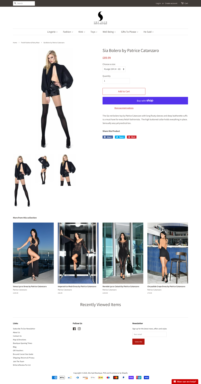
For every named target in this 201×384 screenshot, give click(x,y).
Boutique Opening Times (22, 343)
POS (104, 373)
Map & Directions (19, 339)
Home (15, 43)
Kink (81, 31)
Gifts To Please (129, 31)
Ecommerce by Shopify (119, 373)
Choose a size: (109, 64)
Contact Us (17, 336)
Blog (14, 347)
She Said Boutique (95, 373)
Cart (186, 3)
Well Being (108, 31)
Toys (93, 31)
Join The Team (18, 361)
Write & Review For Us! (22, 365)
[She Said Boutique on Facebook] (74, 329)
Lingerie (51, 31)
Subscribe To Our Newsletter (24, 328)
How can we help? (186, 381)
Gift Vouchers (18, 350)
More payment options (123, 108)
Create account (171, 3)
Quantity (106, 76)
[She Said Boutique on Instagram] (79, 329)
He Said (148, 31)
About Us (16, 332)
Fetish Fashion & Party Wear (30, 43)
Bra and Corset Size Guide (23, 354)
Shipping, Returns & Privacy (23, 357)
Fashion (67, 31)
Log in (158, 3)
